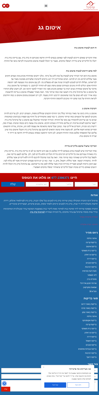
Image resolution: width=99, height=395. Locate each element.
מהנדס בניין (92, 279)
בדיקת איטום (91, 246)
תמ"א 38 (93, 291)
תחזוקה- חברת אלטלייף (89, 224)
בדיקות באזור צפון (89, 312)
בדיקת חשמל (91, 341)
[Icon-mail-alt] (4, 6)
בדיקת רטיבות (91, 267)
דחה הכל (78, 385)
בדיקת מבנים (91, 263)
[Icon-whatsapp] (7, 6)
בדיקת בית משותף (89, 251)
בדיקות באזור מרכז (89, 308)
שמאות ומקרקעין (90, 287)
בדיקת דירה (92, 259)
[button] (46, 6)
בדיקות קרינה (91, 242)
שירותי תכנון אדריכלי (88, 283)
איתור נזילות (92, 238)
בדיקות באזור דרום (89, 304)
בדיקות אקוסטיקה (89, 320)
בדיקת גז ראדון (91, 255)
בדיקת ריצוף (92, 357)
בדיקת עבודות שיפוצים (87, 349)
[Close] (43, 367)
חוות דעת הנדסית (89, 271)
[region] (67, 377)
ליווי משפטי (92, 275)
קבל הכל (55, 385)
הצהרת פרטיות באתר (89, 217)
